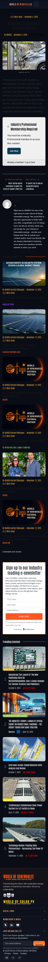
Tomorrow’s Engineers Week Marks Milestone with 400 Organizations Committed (24, 537)
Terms (15, 953)
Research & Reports (36, 34)
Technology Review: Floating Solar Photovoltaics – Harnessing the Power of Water (26, 848)
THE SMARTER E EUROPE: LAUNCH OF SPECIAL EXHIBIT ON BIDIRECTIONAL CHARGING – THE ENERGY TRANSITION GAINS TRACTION (26, 724)
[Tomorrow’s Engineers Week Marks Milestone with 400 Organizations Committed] (24, 512)
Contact (23, 953)
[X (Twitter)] (5, 924)
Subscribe (39, 945)
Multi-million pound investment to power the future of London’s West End (12, 186)
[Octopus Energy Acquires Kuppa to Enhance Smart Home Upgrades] (24, 464)
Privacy (8, 953)
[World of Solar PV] (18, 903)
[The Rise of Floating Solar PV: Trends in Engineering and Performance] (24, 321)
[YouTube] (17, 924)
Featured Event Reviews (10, 760)
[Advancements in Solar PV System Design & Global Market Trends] (24, 273)
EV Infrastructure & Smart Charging (15, 716)
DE (13, 958)
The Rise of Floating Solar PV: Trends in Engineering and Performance (19, 346)
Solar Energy (8, 800)
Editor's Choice (8, 669)
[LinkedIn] (11, 924)
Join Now (14, 151)
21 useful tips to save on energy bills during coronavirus (34, 186)
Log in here (30, 162)
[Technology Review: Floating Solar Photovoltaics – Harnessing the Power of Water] (24, 829)
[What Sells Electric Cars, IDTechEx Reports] (24, 55)
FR (20, 958)
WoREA (9, 34)
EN (7, 958)
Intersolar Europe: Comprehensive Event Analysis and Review (25, 766)
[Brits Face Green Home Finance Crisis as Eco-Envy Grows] (24, 417)
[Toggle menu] (36, 4)
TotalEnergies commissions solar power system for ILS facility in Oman (25, 806)
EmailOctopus (29, 629)
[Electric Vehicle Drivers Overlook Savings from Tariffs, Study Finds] (24, 369)
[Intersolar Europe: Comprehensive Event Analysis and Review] (24, 749)
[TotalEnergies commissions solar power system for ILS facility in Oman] (24, 789)
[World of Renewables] (9, 896)
